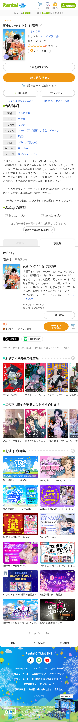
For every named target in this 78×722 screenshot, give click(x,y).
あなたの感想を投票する (37, 230)
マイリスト (59, 93)
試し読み (59, 315)
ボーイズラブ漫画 (51, 36)
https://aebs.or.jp (26, 717)
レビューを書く (41, 50)
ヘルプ (36, 668)
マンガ (21, 124)
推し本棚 (22, 93)
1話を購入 (39, 77)
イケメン (54, 130)
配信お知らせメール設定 (56, 100)
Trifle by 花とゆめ (27, 142)
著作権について (47, 684)
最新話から (21, 259)
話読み (21, 136)
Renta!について (22, 668)
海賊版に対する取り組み (40, 689)
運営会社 (59, 689)
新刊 (13, 643)
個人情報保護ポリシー (53, 678)
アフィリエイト (21, 678)
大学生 (43, 130)
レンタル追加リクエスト (21, 100)
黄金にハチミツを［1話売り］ (41, 266)
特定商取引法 (30, 684)
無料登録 (70, 5)
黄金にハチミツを (28, 153)
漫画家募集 (20, 689)
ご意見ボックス (39, 673)
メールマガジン (56, 673)
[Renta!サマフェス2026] (22, 5)
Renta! (6, 347)
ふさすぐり (34, 31)
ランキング (38, 643)
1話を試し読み (39, 67)
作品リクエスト (21, 673)
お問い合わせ (56, 668)
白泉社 (21, 119)
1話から (7, 259)
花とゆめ (23, 148)
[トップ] (10, 5)
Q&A (45, 668)
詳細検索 (64, 643)
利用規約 (36, 678)
